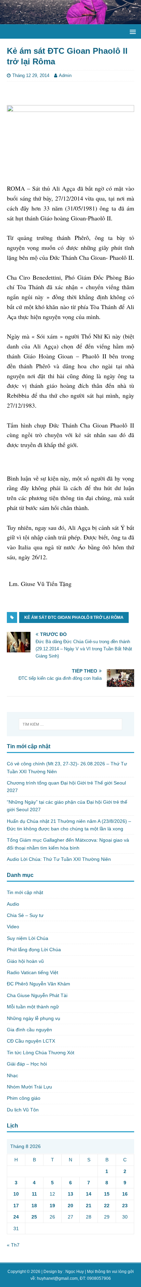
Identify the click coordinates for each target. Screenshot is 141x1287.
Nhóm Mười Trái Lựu (29, 1087)
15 (107, 1194)
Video (13, 926)
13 (70, 1194)
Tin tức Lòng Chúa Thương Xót (40, 1052)
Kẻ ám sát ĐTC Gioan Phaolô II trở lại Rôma (74, 617)
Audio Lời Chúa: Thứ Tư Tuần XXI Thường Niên (59, 859)
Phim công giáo (23, 1098)
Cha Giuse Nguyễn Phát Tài (37, 995)
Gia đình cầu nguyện (29, 1029)
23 (125, 1205)
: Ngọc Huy (73, 1271)
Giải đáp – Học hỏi (27, 1064)
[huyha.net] (70, 20)
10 (16, 1194)
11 (34, 1194)
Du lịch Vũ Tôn (23, 1109)
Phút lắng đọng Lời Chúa (34, 949)
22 (107, 1205)
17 (16, 1205)
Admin (65, 75)
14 (88, 1194)
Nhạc (12, 1075)
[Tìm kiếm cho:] (70, 724)
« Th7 (13, 1245)
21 (88, 1205)
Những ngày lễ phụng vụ (33, 1018)
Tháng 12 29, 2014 (30, 75)
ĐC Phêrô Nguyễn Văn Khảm (38, 983)
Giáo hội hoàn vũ (25, 961)
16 (125, 1194)
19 (52, 1205)
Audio (13, 904)
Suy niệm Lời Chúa (27, 938)
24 (16, 1217)
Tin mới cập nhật (25, 892)
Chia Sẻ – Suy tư (25, 915)
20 (70, 1205)
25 (34, 1217)
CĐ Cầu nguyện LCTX (31, 1041)
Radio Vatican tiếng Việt (32, 972)
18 (34, 1205)
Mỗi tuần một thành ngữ (33, 1006)
